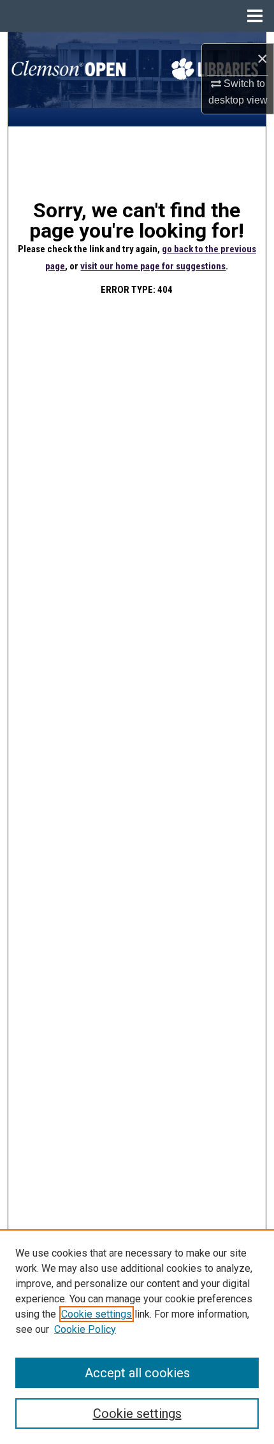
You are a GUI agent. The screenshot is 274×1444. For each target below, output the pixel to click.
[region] (137, 1336)
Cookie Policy (85, 1329)
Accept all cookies (137, 1372)
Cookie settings (96, 1314)
